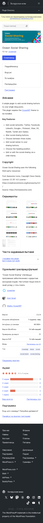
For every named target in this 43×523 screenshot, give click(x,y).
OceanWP (26, 110)
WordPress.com (10, 469)
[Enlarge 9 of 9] (17, 242)
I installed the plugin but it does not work (11, 260)
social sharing (35, 354)
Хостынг (6, 438)
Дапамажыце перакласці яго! (21, 18)
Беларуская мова (15, 492)
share (32, 349)
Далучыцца (28, 450)
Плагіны (26, 438)
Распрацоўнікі (8, 458)
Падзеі (26, 454)
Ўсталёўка (9, 78)
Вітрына (26, 430)
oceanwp (12, 51)
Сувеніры (28, 462)
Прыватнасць (8, 442)
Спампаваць (9, 58)
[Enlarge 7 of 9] (17, 232)
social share (24, 354)
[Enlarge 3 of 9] (17, 213)
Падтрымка (10, 90)
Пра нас (5, 430)
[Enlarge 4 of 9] (37, 213)
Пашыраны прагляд (10, 360)
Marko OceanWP (14, 306)
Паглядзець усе (34, 399)
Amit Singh (11, 298)
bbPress (7, 477)
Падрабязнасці (11, 66)
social (38, 349)
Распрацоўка (10, 84)
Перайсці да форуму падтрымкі (16, 416)
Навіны (5, 434)
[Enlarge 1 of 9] (17, 203)
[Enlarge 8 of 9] (37, 232)
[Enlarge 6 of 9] (37, 223)
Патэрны (26, 442)
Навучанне (7, 450)
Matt (5, 473)
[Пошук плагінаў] (26, 26)
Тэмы (25, 434)
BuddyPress (8, 481)
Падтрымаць (29, 458)
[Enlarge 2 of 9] (37, 203)
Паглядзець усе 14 (34, 344)
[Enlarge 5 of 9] (17, 223)
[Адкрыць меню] (39, 3)
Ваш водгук (7, 399)
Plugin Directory (8, 10)
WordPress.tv (9, 462)
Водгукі (8, 72)
